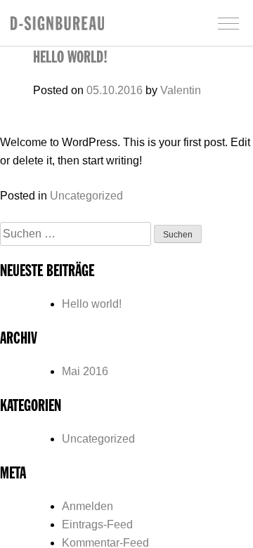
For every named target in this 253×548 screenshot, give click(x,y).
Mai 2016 (85, 371)
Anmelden (87, 506)
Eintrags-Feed (97, 524)
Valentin (180, 90)
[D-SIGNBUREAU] (57, 26)
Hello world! (70, 58)
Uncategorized (86, 196)
